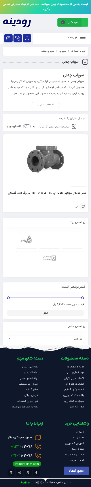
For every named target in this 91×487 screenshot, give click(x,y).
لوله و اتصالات (78, 51)
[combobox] (45, 339)
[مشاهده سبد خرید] (73, 31)
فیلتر (45, 313)
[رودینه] (17, 23)
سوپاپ (62, 51)
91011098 (21, 455)
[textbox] (45, 339)
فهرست (73, 37)
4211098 (21, 446)
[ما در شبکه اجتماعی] (8, 38)
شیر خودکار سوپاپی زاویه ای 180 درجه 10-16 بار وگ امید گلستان (47, 193)
